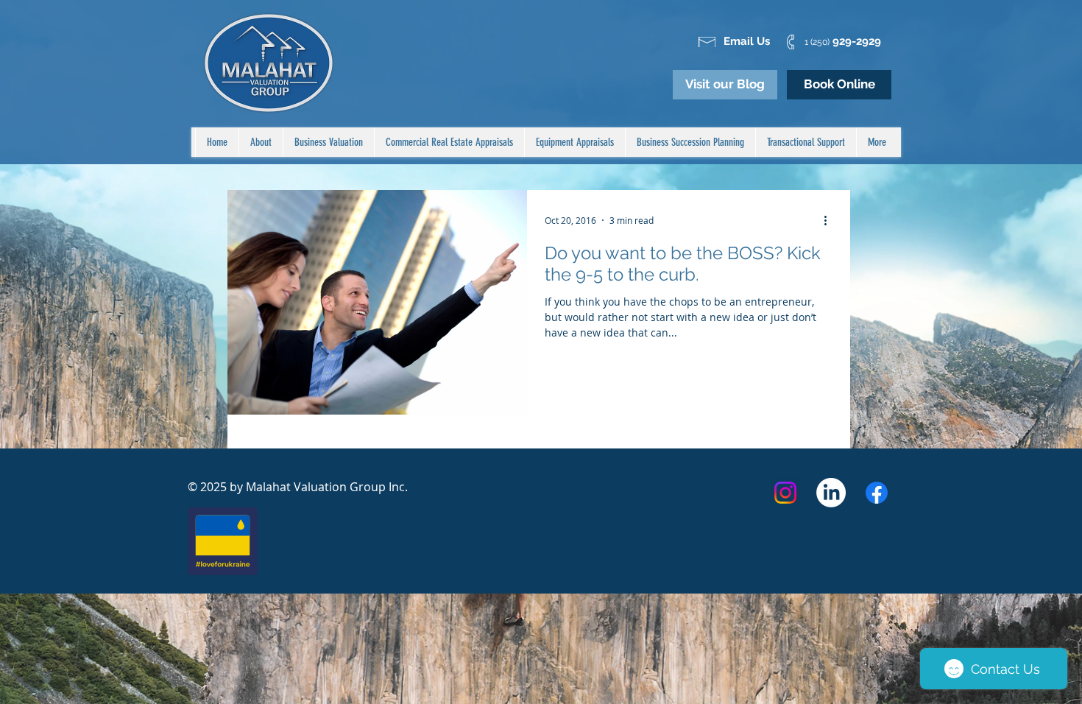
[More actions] (830, 220)
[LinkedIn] (831, 492)
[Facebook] (876, 492)
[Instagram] (785, 492)
